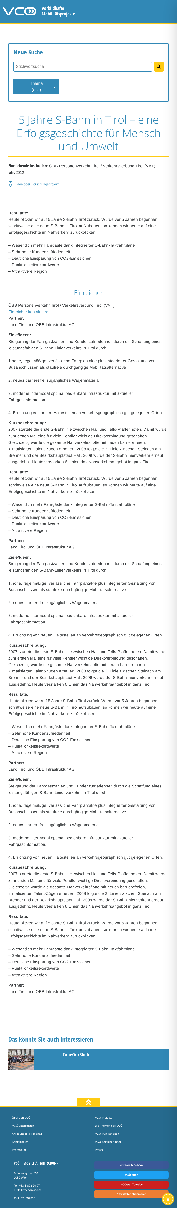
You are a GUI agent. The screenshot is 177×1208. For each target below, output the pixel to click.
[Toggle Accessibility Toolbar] (168, 1199)
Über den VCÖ (21, 1117)
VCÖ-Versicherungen (108, 1141)
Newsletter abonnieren (131, 1194)
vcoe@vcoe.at (32, 1190)
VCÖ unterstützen (23, 1125)
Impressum (19, 1150)
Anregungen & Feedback (27, 1133)
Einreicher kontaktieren (29, 311)
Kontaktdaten (20, 1141)
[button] (88, 184)
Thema (36, 86)
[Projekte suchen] (159, 67)
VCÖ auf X (131, 1174)
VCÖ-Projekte (103, 1117)
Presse (99, 1150)
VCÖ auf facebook (131, 1165)
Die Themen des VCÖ (108, 1125)
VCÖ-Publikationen (107, 1133)
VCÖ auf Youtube (132, 1184)
